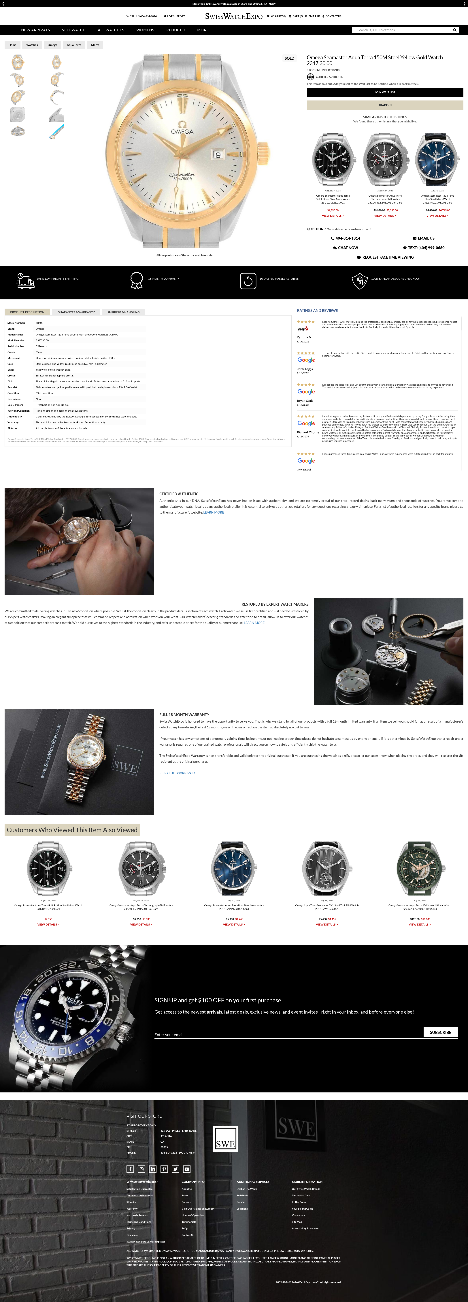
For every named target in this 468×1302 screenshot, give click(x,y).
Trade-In (385, 105)
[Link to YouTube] (186, 1169)
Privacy (131, 1228)
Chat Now (347, 247)
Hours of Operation (193, 1215)
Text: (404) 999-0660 (426, 247)
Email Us (426, 238)
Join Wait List (385, 92)
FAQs (185, 1228)
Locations (242, 1208)
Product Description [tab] (27, 312)
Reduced (175, 30)
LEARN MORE (213, 512)
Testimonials (189, 1221)
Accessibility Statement (305, 1228)
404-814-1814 (148, 16)
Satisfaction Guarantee (139, 1188)
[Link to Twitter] (175, 1169)
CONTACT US (333, 16)
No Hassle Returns (137, 1215)
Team (185, 1195)
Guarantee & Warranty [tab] (76, 312)
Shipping (132, 1202)
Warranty (132, 1208)
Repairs (241, 1202)
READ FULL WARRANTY (177, 773)
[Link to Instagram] (141, 1169)
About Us (187, 1188)
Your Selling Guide (302, 1208)
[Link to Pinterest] (164, 1169)
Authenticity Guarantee (140, 1195)
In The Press (299, 1202)
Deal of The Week (247, 1188)
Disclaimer (133, 1234)
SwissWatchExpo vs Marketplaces (146, 1241)
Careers (186, 1202)
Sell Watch (74, 30)
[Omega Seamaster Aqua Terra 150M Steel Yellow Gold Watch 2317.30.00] (184, 151)
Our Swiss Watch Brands (306, 1188)
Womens (145, 30)
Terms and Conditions (139, 1221)
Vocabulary (298, 1215)
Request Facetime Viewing (388, 257)
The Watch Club (301, 1195)
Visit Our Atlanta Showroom (198, 1208)
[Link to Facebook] (130, 1169)
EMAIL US (314, 16)
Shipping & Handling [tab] (123, 312)
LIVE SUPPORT (176, 16)
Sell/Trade (242, 1195)
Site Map (297, 1221)
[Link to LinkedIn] (152, 1169)
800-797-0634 (187, 1152)
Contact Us (188, 1234)
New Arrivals (35, 30)
